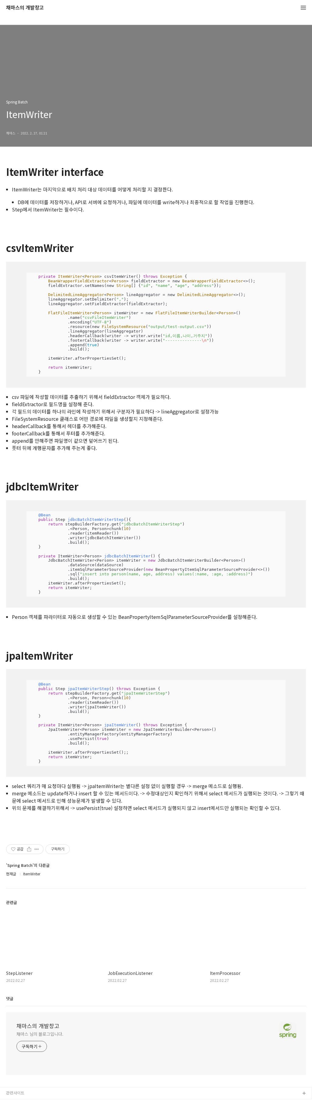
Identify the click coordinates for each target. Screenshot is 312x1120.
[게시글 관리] (37, 849)
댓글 (9, 998)
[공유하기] (29, 849)
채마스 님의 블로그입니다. (39, 1034)
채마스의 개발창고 (25, 8)
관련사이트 (15, 1093)
